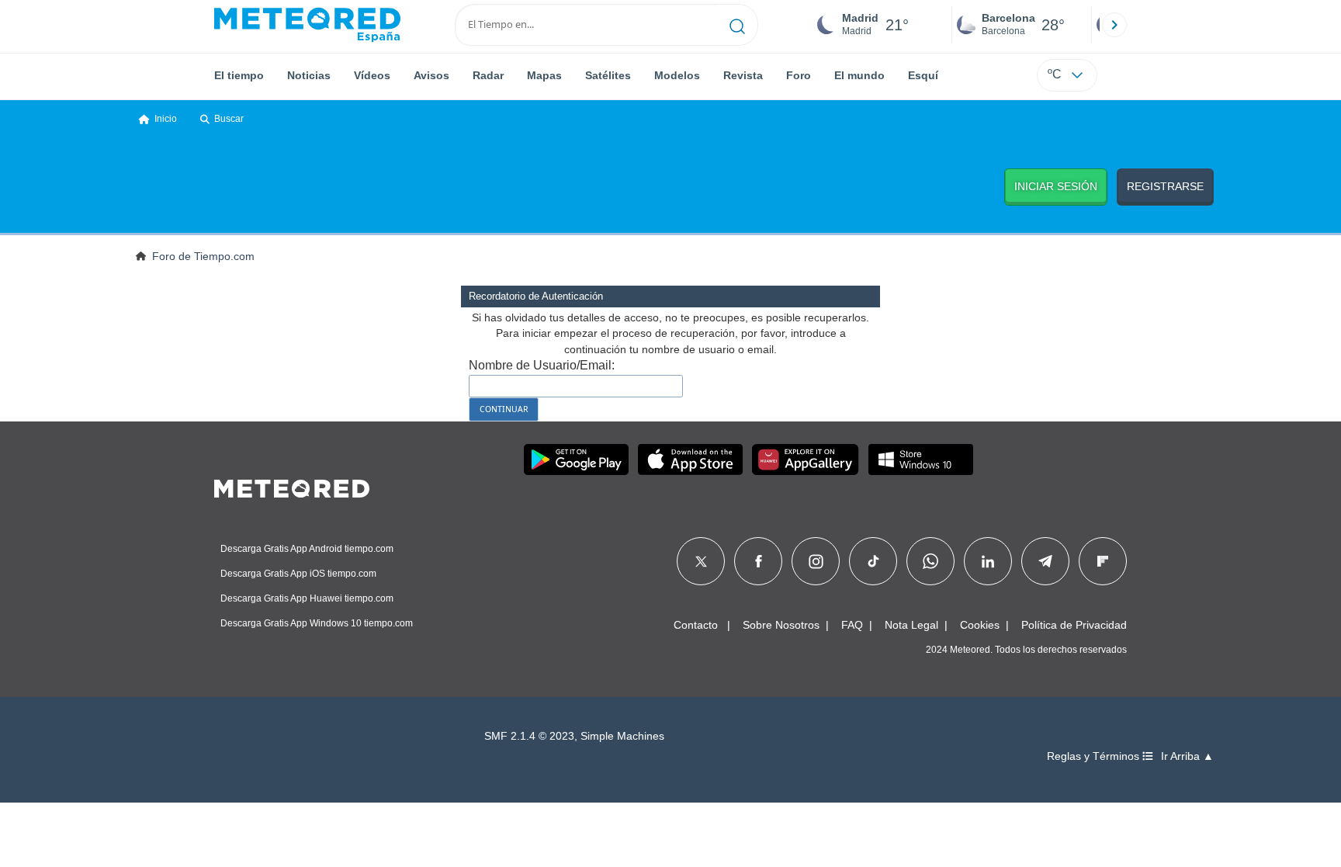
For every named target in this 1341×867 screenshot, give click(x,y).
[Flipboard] (1102, 561)
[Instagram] (816, 561)
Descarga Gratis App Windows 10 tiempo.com (316, 623)
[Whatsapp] (930, 561)
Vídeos (372, 75)
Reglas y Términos (1094, 756)
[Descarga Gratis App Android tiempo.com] (576, 459)
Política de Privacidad (1074, 625)
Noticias (309, 75)
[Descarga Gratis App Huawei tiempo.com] (805, 459)
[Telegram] (1045, 561)
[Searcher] (737, 25)
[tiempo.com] (307, 25)
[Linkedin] (988, 561)
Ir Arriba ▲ (1187, 756)
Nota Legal (911, 625)
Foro (798, 75)
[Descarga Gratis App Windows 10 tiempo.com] (920, 459)
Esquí (923, 75)
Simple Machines (622, 736)
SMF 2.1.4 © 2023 (529, 736)
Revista (743, 75)
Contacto (696, 625)
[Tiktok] (873, 561)
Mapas (544, 75)
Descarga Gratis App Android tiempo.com (306, 548)
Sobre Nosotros (781, 625)
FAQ (852, 625)
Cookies (980, 625)
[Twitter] (701, 561)
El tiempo (239, 75)
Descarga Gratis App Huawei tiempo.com (306, 598)
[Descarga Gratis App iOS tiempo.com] (690, 459)
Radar (488, 75)
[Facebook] (758, 561)
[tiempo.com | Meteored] (291, 486)
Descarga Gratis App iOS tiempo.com (298, 573)
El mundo (859, 75)
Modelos (677, 75)
